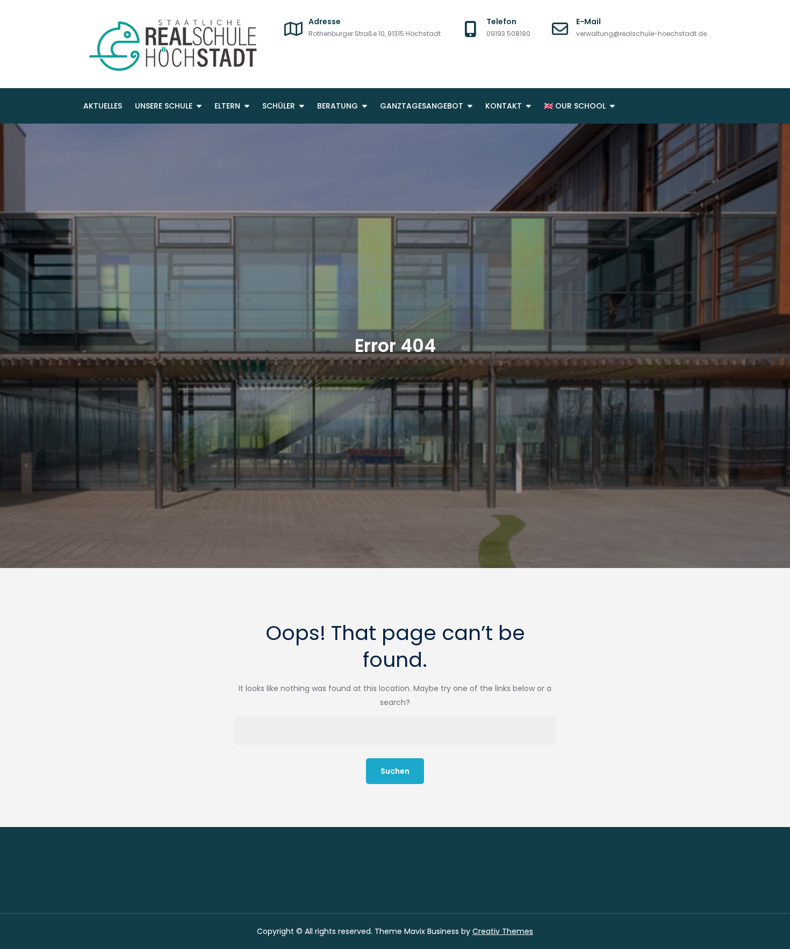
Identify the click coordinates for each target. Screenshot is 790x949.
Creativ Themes (502, 931)
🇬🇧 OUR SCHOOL (575, 105)
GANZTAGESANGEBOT (421, 105)
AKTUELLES (102, 105)
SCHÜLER (278, 105)
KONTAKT (503, 105)
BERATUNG (337, 105)
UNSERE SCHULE (163, 105)
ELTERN (227, 105)
